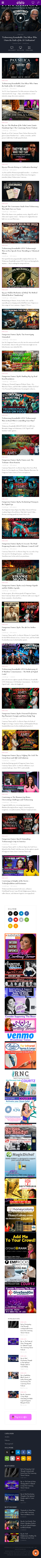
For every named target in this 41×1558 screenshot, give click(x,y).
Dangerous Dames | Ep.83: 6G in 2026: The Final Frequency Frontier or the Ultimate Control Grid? (20, 544)
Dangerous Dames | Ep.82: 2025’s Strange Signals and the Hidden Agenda (20, 586)
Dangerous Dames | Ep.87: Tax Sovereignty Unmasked (18, 335)
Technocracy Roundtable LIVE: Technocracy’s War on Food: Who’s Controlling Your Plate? (19, 419)
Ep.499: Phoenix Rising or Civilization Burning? (20, 167)
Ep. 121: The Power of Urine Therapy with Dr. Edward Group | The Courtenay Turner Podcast (26, 1345)
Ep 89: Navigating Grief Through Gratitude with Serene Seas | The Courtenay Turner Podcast (26, 1328)
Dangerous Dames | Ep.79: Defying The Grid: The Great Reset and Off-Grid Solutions (20, 756)
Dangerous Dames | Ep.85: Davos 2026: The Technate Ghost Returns (18, 461)
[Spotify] (26, 919)
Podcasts (20, 34)
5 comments (23, 1529)
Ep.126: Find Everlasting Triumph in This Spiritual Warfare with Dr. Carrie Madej (26, 1362)
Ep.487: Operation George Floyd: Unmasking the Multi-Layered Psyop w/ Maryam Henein (26, 1399)
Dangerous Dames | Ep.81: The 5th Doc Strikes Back (19, 628)
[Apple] (21, 919)
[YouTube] (15, 919)
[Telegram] (21, 913)
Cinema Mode (29, 50)
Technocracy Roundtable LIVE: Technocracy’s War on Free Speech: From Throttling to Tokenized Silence (20, 250)
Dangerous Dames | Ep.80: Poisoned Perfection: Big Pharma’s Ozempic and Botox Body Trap (19, 714)
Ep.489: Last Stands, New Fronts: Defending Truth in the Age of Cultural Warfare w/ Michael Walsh (28, 1524)
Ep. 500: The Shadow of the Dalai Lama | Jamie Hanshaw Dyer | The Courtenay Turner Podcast (19, 126)
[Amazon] (15, 926)
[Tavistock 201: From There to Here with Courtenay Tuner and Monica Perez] (12, 1513)
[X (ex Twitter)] (10, 913)
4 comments (23, 1540)
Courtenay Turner (16, 43)
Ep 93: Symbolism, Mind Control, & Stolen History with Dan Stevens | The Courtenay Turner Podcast (25, 1380)
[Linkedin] (10, 919)
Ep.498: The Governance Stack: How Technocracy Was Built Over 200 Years (20, 207)
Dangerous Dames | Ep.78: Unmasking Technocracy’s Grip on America (16, 840)
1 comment (12, 423)
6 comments (23, 1516)
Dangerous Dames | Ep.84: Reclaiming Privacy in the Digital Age (20, 503)
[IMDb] (10, 926)
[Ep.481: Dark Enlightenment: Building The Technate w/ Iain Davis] (12, 1537)
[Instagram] (15, 913)
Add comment (12, 50)
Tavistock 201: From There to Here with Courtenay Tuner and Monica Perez (27, 1512)
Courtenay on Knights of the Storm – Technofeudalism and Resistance (15, 882)
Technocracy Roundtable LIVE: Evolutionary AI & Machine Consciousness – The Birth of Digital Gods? (20, 671)
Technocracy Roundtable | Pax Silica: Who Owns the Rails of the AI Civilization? (19, 38)
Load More (20, 899)
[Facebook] (26, 913)
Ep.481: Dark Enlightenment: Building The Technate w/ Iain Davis (28, 1536)
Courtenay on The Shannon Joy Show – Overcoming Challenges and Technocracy (17, 798)
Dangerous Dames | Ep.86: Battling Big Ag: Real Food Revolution (19, 377)
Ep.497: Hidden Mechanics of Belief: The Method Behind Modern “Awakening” (19, 293)
